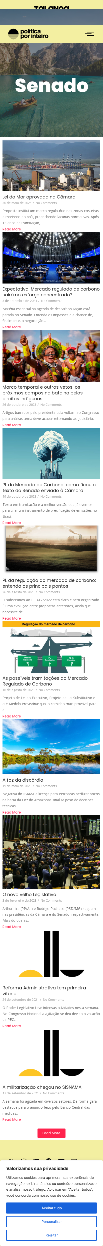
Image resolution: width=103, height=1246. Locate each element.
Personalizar (52, 1221)
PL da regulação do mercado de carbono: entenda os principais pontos (49, 583)
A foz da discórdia (22, 780)
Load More (51, 1133)
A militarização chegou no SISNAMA (42, 1087)
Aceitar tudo (52, 1208)
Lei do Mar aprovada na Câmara (39, 197)
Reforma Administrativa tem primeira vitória (44, 990)
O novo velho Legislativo (29, 894)
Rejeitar (52, 1235)
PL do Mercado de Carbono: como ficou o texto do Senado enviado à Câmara (49, 487)
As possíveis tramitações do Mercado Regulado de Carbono (45, 681)
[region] (51, 1203)
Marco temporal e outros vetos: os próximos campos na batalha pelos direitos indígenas (42, 392)
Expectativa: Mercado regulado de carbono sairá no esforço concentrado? (51, 292)
